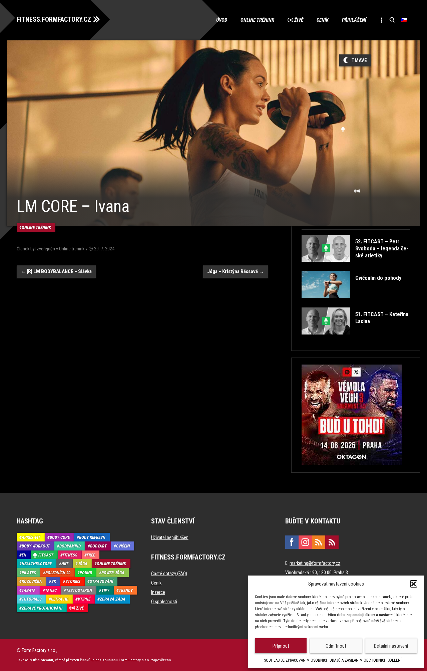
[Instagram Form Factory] (305, 542)
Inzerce (158, 592)
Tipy (105, 590)
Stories (72, 581)
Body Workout (36, 545)
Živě (298, 20)
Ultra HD (59, 599)
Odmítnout (336, 646)
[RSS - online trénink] (332, 542)
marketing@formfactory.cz (315, 563)
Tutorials (32, 599)
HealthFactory (37, 563)
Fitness (70, 554)
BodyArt (98, 545)
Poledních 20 (57, 572)
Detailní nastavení (391, 646)
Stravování (101, 581)
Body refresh (92, 537)
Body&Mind (70, 545)
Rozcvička (32, 581)
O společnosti (164, 601)
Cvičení (123, 545)
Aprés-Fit (31, 537)
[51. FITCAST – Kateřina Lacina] (355, 339)
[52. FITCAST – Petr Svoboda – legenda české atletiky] (355, 266)
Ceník (323, 20)
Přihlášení (354, 20)
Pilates (29, 572)
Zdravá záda (112, 599)
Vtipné (84, 599)
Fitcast (45, 554)
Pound (86, 572)
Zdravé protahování (42, 608)
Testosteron (79, 590)
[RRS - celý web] (318, 542)
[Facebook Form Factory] (292, 542)
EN (24, 554)
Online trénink (257, 20)
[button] (413, 584)
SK (53, 581)
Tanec (51, 590)
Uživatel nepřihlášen (169, 537)
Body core (60, 537)
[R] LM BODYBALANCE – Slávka (56, 271)
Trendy (126, 590)
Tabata (29, 590)
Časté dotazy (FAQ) (169, 573)
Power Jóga (112, 572)
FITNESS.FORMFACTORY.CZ (54, 19)
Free (91, 554)
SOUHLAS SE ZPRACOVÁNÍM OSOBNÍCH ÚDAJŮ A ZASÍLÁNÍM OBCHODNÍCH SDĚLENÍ (333, 660)
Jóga (82, 563)
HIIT (64, 563)
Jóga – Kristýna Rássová (235, 271)
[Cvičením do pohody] (351, 303)
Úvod (221, 20)
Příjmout (281, 646)
